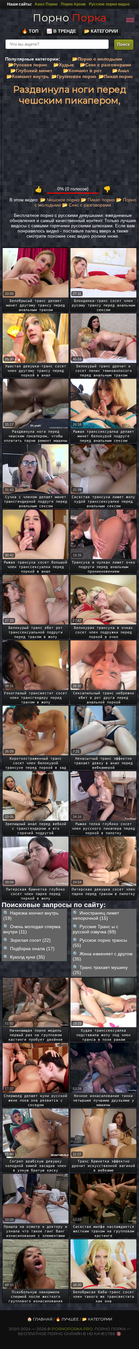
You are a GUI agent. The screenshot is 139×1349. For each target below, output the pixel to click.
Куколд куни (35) (27, 957)
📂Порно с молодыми (97, 59)
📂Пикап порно (116, 76)
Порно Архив (73, 4)
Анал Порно (46, 4)
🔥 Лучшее (67, 1319)
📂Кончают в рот (82, 70)
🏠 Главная (39, 1319)
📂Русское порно (27, 64)
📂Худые (63, 64)
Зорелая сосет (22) (30, 940)
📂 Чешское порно (60, 199)
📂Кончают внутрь (27, 76)
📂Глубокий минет (31, 70)
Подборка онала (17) (32, 948)
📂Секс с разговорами (105, 64)
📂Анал (120, 70)
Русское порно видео (109, 4)
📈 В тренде (61, 31)
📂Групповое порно (73, 76)
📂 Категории (101, 31)
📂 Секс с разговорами (86, 205)
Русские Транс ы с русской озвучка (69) (95, 929)
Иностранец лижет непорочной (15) (96, 915)
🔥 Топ (30, 31)
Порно (69, 17)
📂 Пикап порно (98, 199)
